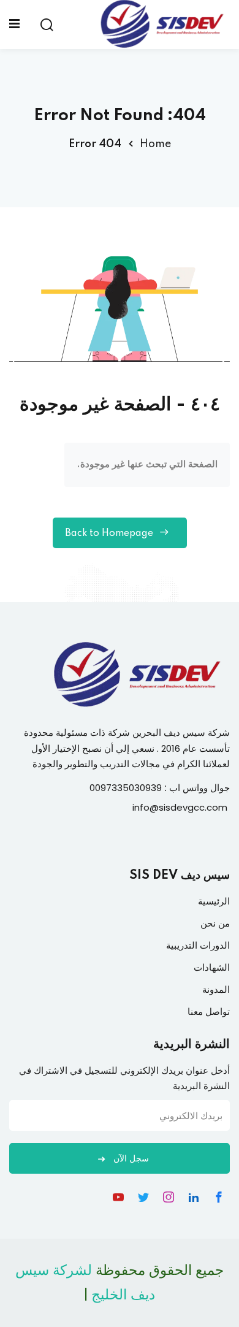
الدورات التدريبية (198, 945)
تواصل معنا (209, 1011)
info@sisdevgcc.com (179, 807)
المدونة (216, 989)
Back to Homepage (109, 533)
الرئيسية (214, 901)
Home (155, 144)
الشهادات (212, 967)
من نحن (215, 923)
